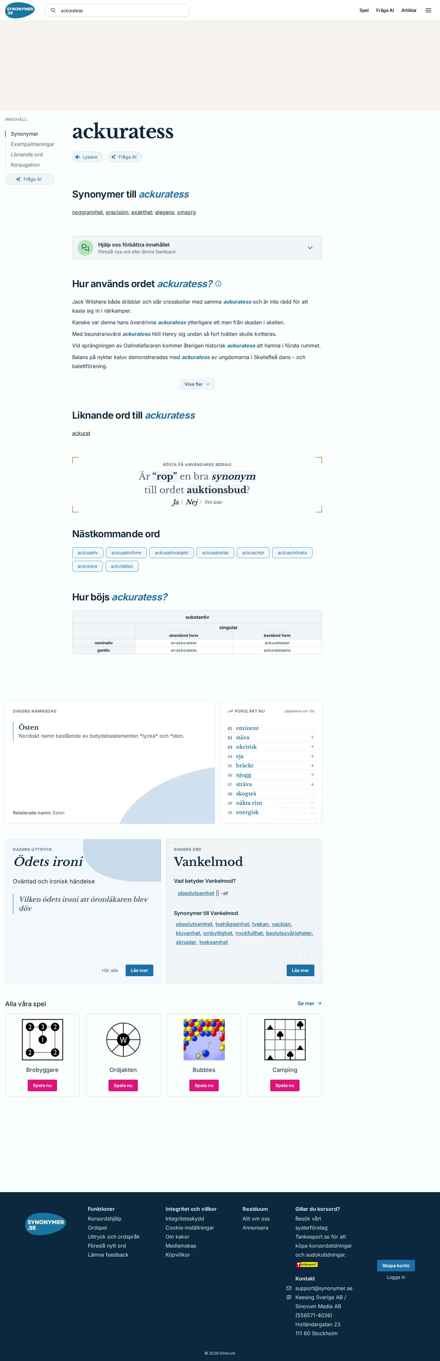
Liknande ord (27, 154)
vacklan (281, 924)
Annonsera (255, 1227)
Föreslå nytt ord (107, 1245)
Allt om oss (256, 1218)
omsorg (186, 212)
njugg (243, 775)
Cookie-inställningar (190, 1227)
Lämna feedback (108, 1254)
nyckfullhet (249, 933)
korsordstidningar (330, 1245)
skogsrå (246, 793)
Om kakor (177, 1236)
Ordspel (97, 1227)
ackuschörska (292, 552)
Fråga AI (385, 10)
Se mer (306, 1003)
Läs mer (139, 970)
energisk (247, 812)
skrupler (186, 942)
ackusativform (126, 552)
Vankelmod (208, 862)
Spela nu (42, 1085)
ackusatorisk (215, 552)
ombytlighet (217, 933)
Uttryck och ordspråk (114, 1236)
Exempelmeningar (32, 144)
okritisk (246, 747)
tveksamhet (213, 942)
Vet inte (213, 502)
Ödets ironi (47, 862)
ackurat (81, 433)
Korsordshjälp (104, 1218)
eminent (247, 728)
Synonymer (24, 134)
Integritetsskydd (185, 1218)
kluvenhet (188, 933)
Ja (175, 502)
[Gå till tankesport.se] (323, 1264)
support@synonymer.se (323, 1288)
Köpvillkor (178, 1254)
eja (240, 756)
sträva (244, 784)
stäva (242, 737)
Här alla (110, 970)
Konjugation (25, 164)
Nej (191, 502)
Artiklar (409, 10)
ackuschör (253, 552)
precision (117, 212)
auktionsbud (216, 490)
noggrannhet (87, 212)
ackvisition (122, 566)
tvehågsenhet (232, 924)
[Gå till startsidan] (20, 10)
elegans (164, 212)
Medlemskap (181, 1245)
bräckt (244, 765)
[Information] (218, 283)
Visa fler (194, 384)
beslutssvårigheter (289, 933)
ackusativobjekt (171, 552)
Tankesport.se (312, 1236)
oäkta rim (249, 803)
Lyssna (90, 157)
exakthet (141, 212)
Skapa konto (396, 1265)
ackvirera (87, 566)
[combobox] (122, 10)
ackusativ (88, 552)
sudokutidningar (325, 1254)
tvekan (260, 924)
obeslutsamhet (196, 893)
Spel (363, 10)
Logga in (396, 1277)
